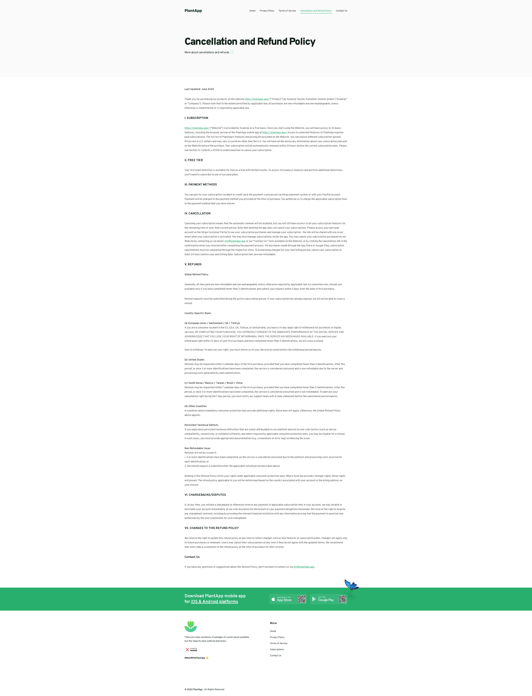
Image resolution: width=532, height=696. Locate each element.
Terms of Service (287, 11)
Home (252, 11)
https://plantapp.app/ (257, 99)
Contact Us (341, 11)
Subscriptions (277, 649)
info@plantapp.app (234, 241)
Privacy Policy (267, 11)
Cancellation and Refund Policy (316, 11)
